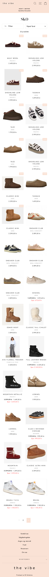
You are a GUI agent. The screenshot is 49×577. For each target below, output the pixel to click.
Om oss (24, 552)
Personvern (24, 548)
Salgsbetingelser (24, 537)
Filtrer (10, 26)
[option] (24, 10)
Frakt (24, 545)
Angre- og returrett (24, 541)
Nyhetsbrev (24, 559)
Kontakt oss (24, 534)
